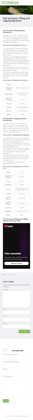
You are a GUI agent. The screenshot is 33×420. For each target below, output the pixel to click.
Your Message (7, 376)
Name (5, 309)
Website (5, 323)
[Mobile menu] (30, 2)
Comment (6, 290)
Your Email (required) (10, 362)
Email (4, 316)
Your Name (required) (10, 354)
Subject (5, 369)
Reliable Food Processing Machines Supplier (16, 416)
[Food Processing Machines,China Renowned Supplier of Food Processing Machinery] (10, 2)
